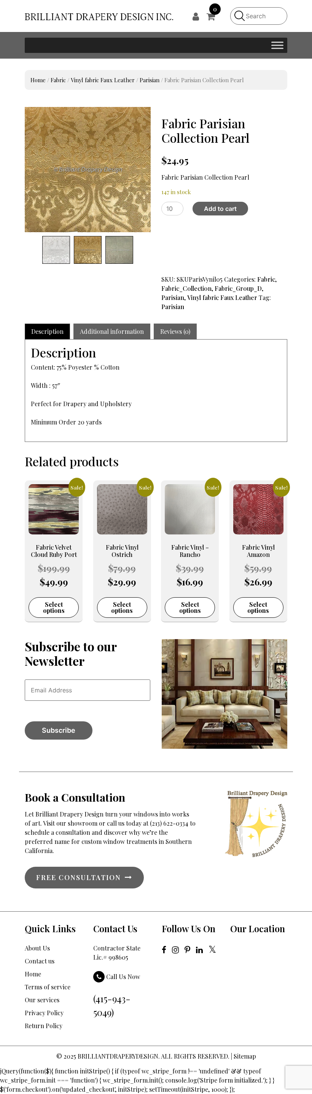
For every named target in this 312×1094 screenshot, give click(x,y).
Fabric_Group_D (238, 288)
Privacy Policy (44, 1013)
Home (38, 80)
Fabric (58, 80)
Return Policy (43, 1026)
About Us (37, 948)
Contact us (39, 961)
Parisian (149, 80)
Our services (42, 1000)
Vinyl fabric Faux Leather (103, 80)
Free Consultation (78, 877)
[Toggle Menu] (277, 45)
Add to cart (220, 208)
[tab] (47, 331)
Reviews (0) (175, 331)
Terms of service (47, 987)
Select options (54, 607)
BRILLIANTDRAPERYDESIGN (118, 1056)
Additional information (112, 331)
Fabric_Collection (186, 288)
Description (47, 331)
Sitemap (245, 1056)
